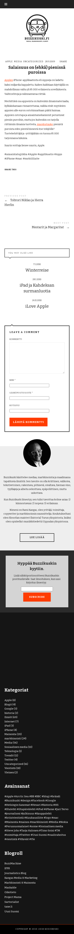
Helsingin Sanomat (18, 805)
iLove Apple (37, 306)
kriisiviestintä (15, 818)
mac (19, 159)
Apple (9, 61)
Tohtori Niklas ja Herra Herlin (37, 201)
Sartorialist (11, 901)
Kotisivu (14, 405)
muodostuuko (45, 124)
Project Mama (13, 897)
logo (48, 818)
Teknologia (11, 751)
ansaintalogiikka (16, 154)
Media (18, 61)
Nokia (64, 822)
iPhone (10, 159)
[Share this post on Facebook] (7, 175)
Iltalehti (11, 809)
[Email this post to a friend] (27, 175)
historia (9, 713)
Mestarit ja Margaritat (37, 226)
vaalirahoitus (57, 835)
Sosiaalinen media (16, 747)
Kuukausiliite (34, 818)
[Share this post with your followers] (14, 175)
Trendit (9, 755)
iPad (7, 725)
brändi (56, 796)
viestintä (11, 839)
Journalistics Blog (15, 873)
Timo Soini (47, 830)
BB (32, 796)
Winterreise (37, 270)
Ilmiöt (8, 717)
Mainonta (10, 734)
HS (57, 805)
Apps (59, 154)
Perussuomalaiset (17, 826)
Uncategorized (33, 61)
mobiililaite (32, 159)
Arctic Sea (22, 796)
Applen (8, 80)
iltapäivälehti (27, 809)
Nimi (12, 380)
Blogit (8, 704)
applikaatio (46, 154)
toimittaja (12, 835)
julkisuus (28, 814)
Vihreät (24, 839)
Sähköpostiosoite (21, 393)
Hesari (36, 805)
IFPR (7, 868)
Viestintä (10, 768)
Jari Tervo (62, 809)
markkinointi (12, 738)
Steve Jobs (12, 830)
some (34, 826)
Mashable (10, 887)
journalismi (13, 814)
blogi (46, 796)
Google (8, 708)
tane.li (8, 906)
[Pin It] (21, 175)
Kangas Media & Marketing (21, 877)
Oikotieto (10, 892)
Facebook (39, 801)
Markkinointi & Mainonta (20, 882)
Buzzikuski (13, 801)
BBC (38, 796)
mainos (24, 822)
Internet (9, 721)
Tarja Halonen (30, 830)
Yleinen (9, 772)
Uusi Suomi (39, 835)
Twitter (9, 759)
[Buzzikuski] (37, 28)
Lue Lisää (37, 537)
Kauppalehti (44, 814)
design (26, 801)
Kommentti (15, 339)
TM (58, 830)
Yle (33, 839)
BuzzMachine (12, 863)
